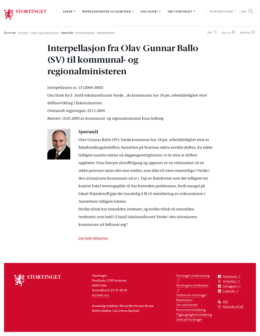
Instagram (230, 286)
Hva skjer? (149, 11)
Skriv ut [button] (226, 32)
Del (210, 32)
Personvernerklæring (191, 309)
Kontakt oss (100, 295)
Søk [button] (244, 11)
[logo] (25, 14)
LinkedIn (229, 291)
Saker (68, 11)
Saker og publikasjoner (45, 32)
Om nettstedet (186, 305)
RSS (225, 302)
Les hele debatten (93, 239)
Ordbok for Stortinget (191, 295)
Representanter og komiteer (106, 11)
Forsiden (23, 32)
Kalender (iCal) (233, 306)
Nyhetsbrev (184, 300)
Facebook (230, 276)
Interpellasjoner (85, 32)
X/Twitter (229, 281)
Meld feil (245, 32)
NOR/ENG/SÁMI (221, 11)
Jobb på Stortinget (189, 319)
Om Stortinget (180, 11)
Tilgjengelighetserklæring (194, 314)
